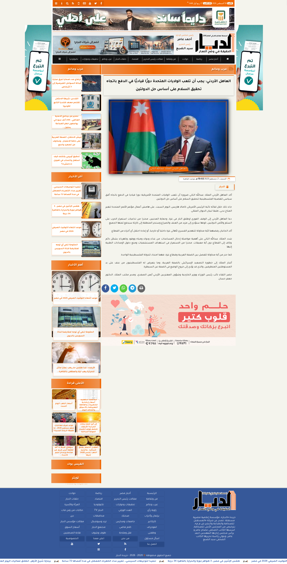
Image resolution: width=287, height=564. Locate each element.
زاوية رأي (151, 510)
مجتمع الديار (98, 527)
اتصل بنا (151, 544)
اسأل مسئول (151, 538)
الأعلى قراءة (75, 383)
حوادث (185, 59)
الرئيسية (152, 493)
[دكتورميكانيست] (113, 45)
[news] (84, 3)
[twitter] (95, 3)
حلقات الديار (120, 59)
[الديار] (249, 68)
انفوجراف (152, 527)
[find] (67, 3)
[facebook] (101, 3)
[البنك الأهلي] (144, 19)
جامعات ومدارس (125, 521)
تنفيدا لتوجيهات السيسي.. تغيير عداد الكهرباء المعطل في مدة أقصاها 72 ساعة (146, 561)
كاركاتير (152, 521)
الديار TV (98, 510)
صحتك (125, 516)
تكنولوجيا (73, 59)
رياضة (199, 59)
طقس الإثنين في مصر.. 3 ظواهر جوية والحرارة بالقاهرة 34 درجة (241, 561)
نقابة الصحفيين (72, 533)
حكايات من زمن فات (72, 510)
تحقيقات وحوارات (90, 59)
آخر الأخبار (75, 176)
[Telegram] (132, 288)
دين (72, 516)
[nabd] (78, 3)
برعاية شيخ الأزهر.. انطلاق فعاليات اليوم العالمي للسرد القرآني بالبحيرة (47, 561)
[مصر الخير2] (168, 320)
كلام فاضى (125, 527)
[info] (61, 3)
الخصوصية (72, 538)
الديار (222, 187)
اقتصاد (135, 59)
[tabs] (56, 3)
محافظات (98, 516)
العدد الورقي (125, 510)
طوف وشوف (98, 533)
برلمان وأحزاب (151, 516)
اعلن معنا (98, 538)
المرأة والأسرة (72, 505)
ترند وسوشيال (98, 521)
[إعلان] (38, 68)
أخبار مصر (213, 59)
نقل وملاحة (125, 533)
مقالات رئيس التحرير (153, 59)
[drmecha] (144, 63)
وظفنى (152, 533)
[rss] (73, 3)
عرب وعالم (106, 59)
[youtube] (90, 3)
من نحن (125, 538)
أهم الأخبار (75, 265)
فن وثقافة (171, 59)
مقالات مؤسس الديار (72, 521)
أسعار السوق (72, 527)
